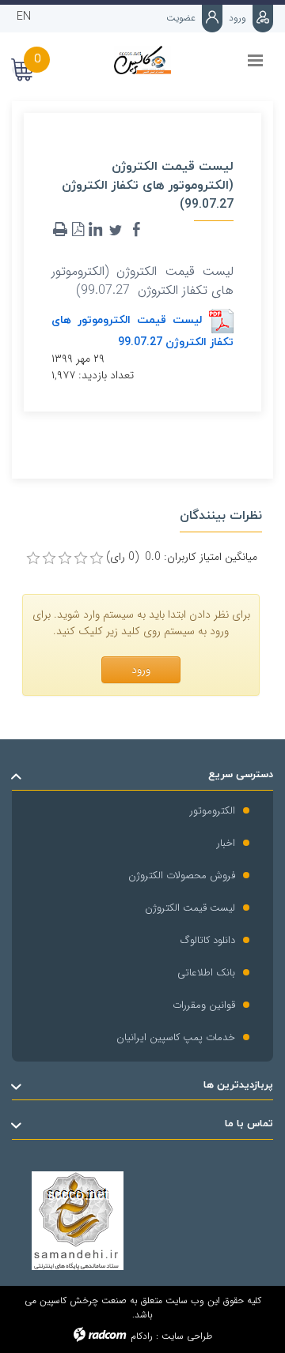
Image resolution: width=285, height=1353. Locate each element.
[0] (33, 558)
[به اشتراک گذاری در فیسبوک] (136, 230)
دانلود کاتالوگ (207, 940)
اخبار (226, 843)
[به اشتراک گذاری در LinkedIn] (95, 230)
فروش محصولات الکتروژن (181, 875)
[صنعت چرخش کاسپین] (142, 60)
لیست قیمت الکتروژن (190, 908)
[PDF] (77, 230)
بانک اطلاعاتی (206, 972)
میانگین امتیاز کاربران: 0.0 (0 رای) (181, 557)
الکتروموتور (212, 810)
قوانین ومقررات (204, 1005)
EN (24, 16)
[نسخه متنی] (60, 230)
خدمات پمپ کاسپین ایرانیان (175, 1037)
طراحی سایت (187, 1336)
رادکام (142, 1336)
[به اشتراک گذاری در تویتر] (115, 230)
